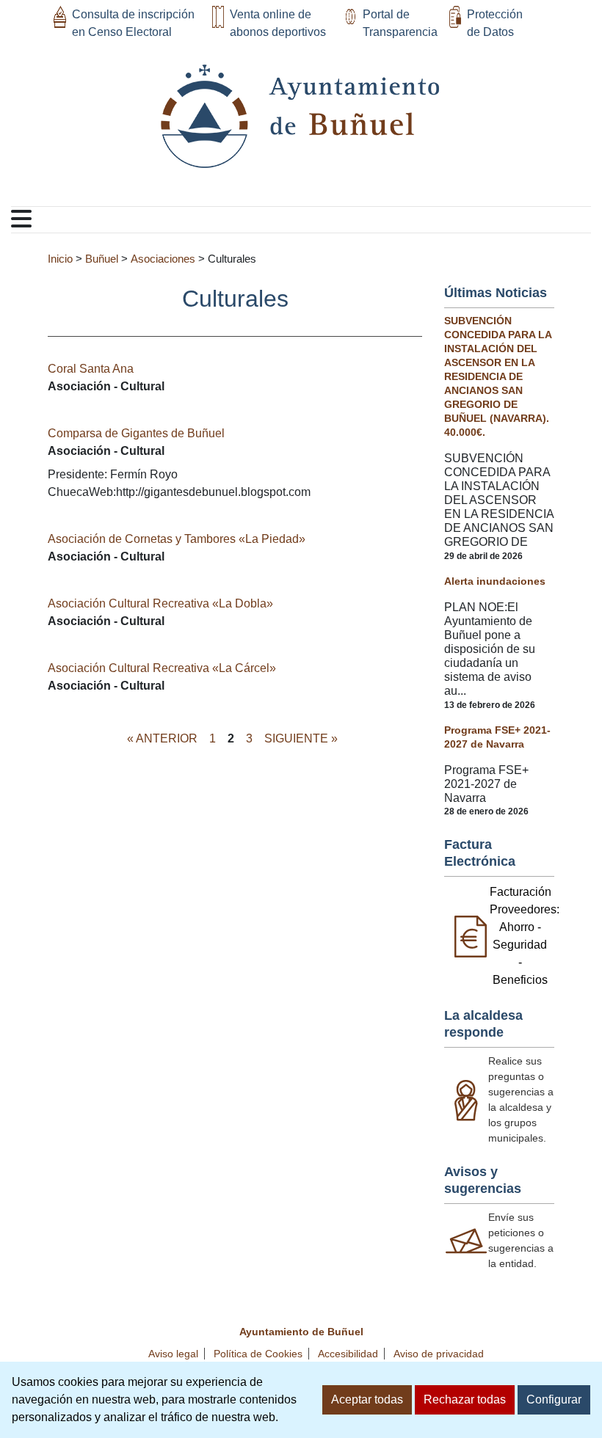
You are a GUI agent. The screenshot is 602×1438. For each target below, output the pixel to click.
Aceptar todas (367, 1399)
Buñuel (101, 259)
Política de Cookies (258, 1353)
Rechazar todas (465, 1399)
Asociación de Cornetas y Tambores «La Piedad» (176, 539)
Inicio (60, 259)
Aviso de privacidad (439, 1353)
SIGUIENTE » (301, 738)
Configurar (553, 1399)
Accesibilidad (348, 1353)
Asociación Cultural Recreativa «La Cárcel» (162, 668)
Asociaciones (163, 259)
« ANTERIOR (162, 738)
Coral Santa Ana (91, 368)
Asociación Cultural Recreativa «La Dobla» (160, 603)
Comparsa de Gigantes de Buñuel (136, 433)
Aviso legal (173, 1353)
